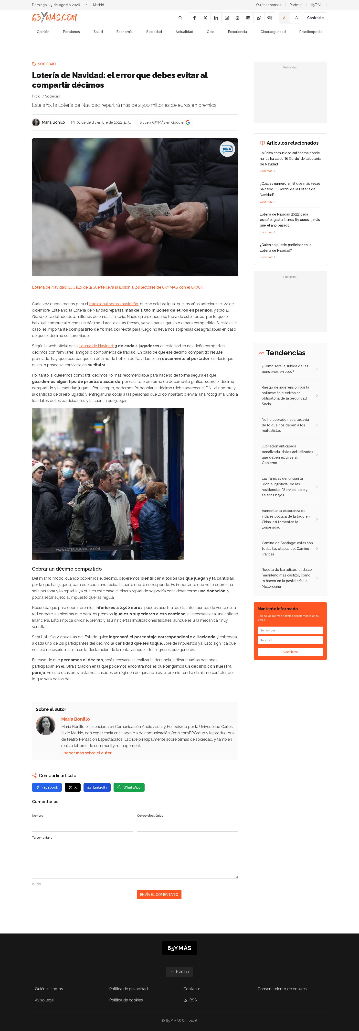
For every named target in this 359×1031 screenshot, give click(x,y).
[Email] (248, 17)
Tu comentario (42, 837)
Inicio (36, 96)
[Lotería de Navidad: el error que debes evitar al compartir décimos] (227, 149)
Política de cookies (126, 1000)
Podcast (296, 5)
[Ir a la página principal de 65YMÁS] (54, 18)
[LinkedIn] (216, 17)
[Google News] (269, 17)
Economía (124, 32)
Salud (98, 32)
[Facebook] (194, 17)
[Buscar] (180, 18)
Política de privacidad (128, 989)
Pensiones (71, 32)
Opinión (43, 32)
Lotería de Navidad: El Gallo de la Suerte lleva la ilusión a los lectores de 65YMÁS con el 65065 (117, 287)
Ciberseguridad (273, 32)
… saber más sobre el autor (86, 753)
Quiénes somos (268, 5)
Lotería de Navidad (96, 346)
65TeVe (316, 5)
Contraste (315, 18)
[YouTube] (237, 17)
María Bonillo (53, 122)
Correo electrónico (150, 815)
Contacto (192, 989)
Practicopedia (310, 32)
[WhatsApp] (258, 17)
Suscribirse (290, 652)
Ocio (210, 32)
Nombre (37, 815)
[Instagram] (226, 17)
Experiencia (237, 32)
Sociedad (154, 32)
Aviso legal (44, 1000)
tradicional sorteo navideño (113, 304)
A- (285, 18)
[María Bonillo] (36, 122)
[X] (205, 17)
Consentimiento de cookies (282, 989)
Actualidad (184, 32)
